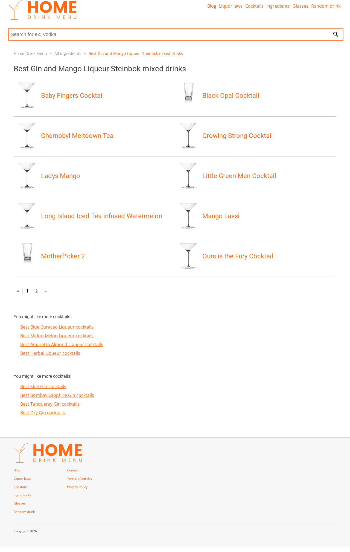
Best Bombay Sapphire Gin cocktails (57, 395)
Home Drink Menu (30, 53)
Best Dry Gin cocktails (42, 413)
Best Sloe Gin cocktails (43, 386)
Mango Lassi (221, 216)
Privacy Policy (77, 487)
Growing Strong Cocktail (237, 136)
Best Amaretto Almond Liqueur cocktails (61, 344)
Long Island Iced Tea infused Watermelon (101, 216)
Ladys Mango (60, 176)
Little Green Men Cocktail (239, 176)
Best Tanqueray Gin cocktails (50, 404)
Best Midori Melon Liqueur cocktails (57, 336)
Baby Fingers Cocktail (72, 95)
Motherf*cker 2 (63, 256)
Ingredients (278, 6)
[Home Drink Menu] (42, 18)
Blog (211, 6)
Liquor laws (231, 6)
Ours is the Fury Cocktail (237, 256)
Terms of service (79, 478)
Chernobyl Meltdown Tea (77, 136)
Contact (73, 470)
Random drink (325, 6)
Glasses (300, 6)
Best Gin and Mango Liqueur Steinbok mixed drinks (136, 53)
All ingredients (67, 53)
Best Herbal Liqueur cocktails (50, 353)
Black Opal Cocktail (230, 95)
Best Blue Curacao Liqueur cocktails (57, 327)
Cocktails (254, 6)
